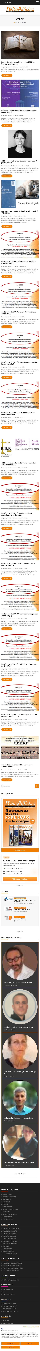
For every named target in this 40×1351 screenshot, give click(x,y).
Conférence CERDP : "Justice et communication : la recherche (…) (19, 363)
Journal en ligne (7, 1194)
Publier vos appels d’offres (11, 1280)
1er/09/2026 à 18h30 (20, 907)
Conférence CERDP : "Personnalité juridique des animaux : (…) (19, 615)
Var (4, 1292)
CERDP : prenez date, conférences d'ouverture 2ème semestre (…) (18, 464)
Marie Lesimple (10, 1165)
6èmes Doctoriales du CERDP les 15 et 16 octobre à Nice (17, 766)
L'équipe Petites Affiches (10, 1209)
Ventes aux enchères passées (11, 1265)
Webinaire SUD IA (19, 919)
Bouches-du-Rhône (9, 1294)
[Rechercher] (37, 786)
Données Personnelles (10, 1214)
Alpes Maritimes (8, 1289)
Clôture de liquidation (9, 1238)
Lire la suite (7, 75)
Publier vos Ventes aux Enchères (13, 1268)
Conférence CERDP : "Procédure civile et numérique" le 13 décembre (16, 514)
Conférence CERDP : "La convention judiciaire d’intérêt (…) (18, 313)
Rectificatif (6, 1246)
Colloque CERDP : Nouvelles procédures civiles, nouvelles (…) (19, 111)
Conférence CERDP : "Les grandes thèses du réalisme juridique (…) (18, 413)
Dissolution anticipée (9, 1236)
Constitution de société (10, 1303)
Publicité (5, 1204)
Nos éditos (6, 1320)
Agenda (4, 891)
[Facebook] (5, 2)
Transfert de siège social (10, 1243)
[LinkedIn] (8, 2)
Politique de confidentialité (31, 1327)
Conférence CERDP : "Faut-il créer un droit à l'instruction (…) (18, 564)
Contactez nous (7, 1206)
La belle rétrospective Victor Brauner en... (20, 1162)
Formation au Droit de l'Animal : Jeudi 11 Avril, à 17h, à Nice (19, 212)
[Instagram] (10, 2)
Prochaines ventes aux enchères (12, 1263)
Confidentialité (7, 1217)
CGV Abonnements (8, 1219)
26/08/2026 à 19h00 (20, 898)
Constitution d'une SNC (10, 1233)
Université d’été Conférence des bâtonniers (24, 900)
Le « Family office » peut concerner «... (18, 1027)
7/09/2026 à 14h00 (20, 916)
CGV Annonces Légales (10, 1253)
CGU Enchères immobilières (11, 1270)
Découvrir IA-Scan (21, 879)
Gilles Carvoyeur (10, 1121)
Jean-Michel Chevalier (14, 165)
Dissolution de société (9, 1309)
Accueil (17, 22)
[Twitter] (2, 2)
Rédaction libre (7, 1248)
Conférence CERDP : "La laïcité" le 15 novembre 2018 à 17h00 (19, 665)
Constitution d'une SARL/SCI (11, 1228)
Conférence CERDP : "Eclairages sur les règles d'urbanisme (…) (18, 262)
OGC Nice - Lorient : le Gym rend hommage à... (20, 1072)
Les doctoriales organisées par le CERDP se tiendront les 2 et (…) (18, 63)
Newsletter (6, 1201)
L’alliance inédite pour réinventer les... (18, 1118)
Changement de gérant (10, 1241)
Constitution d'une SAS (10, 1231)
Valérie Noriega (12, 67)
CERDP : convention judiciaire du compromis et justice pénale (19, 162)
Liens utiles (6, 1211)
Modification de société (10, 1306)
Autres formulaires (8, 1251)
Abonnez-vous (21, 850)
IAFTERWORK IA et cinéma (22, 909)
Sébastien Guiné (10, 1030)
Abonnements (7, 1199)
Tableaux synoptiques (9, 1196)
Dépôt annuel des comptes (11, 1311)
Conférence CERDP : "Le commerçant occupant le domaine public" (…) (19, 715)
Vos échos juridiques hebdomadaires (18, 982)
